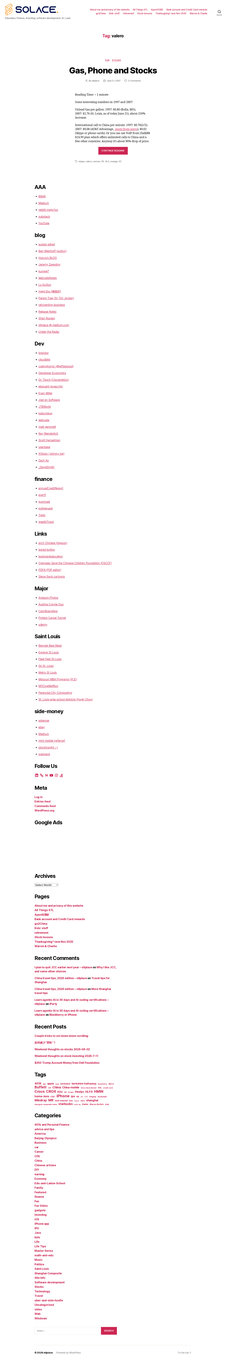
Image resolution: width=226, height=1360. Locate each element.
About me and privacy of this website (109, 9)
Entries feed (43, 801)
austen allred (46, 244)
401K (38, 1083)
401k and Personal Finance (52, 1124)
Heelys (79, 1091)
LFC (82, 1097)
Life (37, 1241)
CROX (51, 1091)
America (40, 1133)
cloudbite (44, 359)
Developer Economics (52, 373)
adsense (43, 720)
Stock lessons (144, 13)
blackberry (102, 1084)
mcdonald (102, 1097)
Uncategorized (44, 1304)
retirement (128, 13)
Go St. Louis (46, 665)
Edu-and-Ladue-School (50, 1183)
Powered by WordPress (68, 1352)
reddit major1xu (48, 209)
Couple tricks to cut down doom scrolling (61, 1035)
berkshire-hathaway (84, 1083)
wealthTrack (46, 521)
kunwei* (43, 271)
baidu (57, 1084)
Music (39, 1259)
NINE (71, 1101)
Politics (39, 1264)
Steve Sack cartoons (51, 576)
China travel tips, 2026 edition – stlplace (61, 978)
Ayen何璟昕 (157, 9)
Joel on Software (49, 399)
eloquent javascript (50, 386)
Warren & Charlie (198, 13)
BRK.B (111, 1084)
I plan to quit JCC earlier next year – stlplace (63, 967)
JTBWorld (44, 406)
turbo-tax (77, 1104)
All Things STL (140, 9)
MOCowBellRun (48, 686)
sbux (82, 1101)
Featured (40, 1192)
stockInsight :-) (48, 747)
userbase (44, 447)
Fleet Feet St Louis (50, 659)
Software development (50, 1282)
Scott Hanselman (49, 440)
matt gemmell (47, 426)
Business (41, 1142)
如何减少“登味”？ (45, 1042)
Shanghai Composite (48, 1273)
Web (38, 1313)
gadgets (40, 1210)
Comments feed (45, 806)
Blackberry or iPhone (63, 1014)
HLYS (88, 1091)
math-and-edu (44, 1255)
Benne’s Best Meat (50, 645)
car (37, 1147)
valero (89, 161)
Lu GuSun (44, 284)
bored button (46, 549)
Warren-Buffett (97, 1104)
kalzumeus (45, 413)
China (56, 1087)
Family (39, 1187)
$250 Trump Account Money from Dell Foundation (67, 1062)
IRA (77, 1097)
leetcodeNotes (47, 278)
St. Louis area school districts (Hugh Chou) (65, 699)
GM (65, 1092)
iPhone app (42, 1223)
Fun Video (41, 1205)
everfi (42, 495)
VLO (107, 161)
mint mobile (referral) (51, 740)
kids (37, 1237)
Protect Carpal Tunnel (52, 617)
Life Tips (40, 1246)
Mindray (41, 1100)
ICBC (52, 1097)
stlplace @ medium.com (53, 325)
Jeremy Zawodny (49, 264)
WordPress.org (44, 810)
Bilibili (42, 196)
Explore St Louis (48, 652)
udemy (42, 624)
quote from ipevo (125, 129)
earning (39, 1174)
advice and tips (44, 1129)
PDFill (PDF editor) (49, 569)
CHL (100, 1088)
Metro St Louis (47, 672)
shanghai (92, 1100)
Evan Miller (45, 393)
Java (38, 1232)
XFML (107, 1104)
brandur (43, 352)
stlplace (95, 80)
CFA (49, 1088)
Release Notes (47, 311)
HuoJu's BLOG (47, 257)
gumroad (44, 501)
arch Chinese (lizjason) (52, 543)
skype (82, 161)
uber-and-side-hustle (49, 1300)
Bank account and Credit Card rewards (186, 9)
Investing (41, 1214)
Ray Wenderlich (48, 433)
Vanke (85, 1104)
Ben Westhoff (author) (52, 251)
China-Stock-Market (88, 1088)
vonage (113, 161)
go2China (101, 13)
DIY (37, 1169)
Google (71, 1092)
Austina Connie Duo (51, 604)
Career (39, 1151)
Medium (43, 203)
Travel (39, 1295)
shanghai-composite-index (46, 1104)
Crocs (40, 1091)
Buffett (41, 1087)
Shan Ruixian (46, 318)
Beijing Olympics (46, 1138)
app (44, 1084)
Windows (41, 1318)
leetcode (43, 420)
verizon (96, 161)
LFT (86, 1097)
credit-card (108, 1088)
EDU (60, 1091)
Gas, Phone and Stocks (113, 70)
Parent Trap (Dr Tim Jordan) (56, 298)
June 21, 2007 (114, 80)
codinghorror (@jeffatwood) (56, 366)
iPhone (62, 1096)
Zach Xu (43, 460)
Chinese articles (45, 1165)
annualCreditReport (50, 488)
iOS (37, 1219)
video (38, 1309)
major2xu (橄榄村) (49, 291)
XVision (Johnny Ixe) (51, 453)
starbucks (65, 1104)
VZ (120, 161)
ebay (41, 727)
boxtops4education (50, 556)
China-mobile (70, 1087)
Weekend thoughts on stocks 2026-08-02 (62, 1049)
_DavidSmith (46, 467)
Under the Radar (48, 331)
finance (39, 1196)
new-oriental (61, 1100)
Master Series (44, 1250)
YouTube (43, 223)
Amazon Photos (48, 597)
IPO (37, 1228)
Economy (41, 1178)
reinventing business (51, 304)
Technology (42, 1291)
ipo (73, 1096)
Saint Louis (42, 1268)
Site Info (40, 1277)
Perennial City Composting (55, 692)
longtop (92, 1097)
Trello (41, 515)
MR (50, 1100)
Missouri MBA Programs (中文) (57, 679)
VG (102, 161)
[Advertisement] (76, 848)
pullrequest (45, 508)
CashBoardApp (48, 611)
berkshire (65, 1083)
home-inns (42, 1096)
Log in (38, 797)
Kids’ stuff (114, 13)
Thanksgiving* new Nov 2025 (171, 13)
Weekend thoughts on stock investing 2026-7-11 (66, 1056)
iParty (53, 1004)
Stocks (116, 60)
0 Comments (134, 80)
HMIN (98, 1091)
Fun (107, 60)
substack (44, 216)
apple (50, 1083)
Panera (76, 1101)
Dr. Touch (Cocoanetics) (53, 379)
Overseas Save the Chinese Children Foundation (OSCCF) (75, 563)
